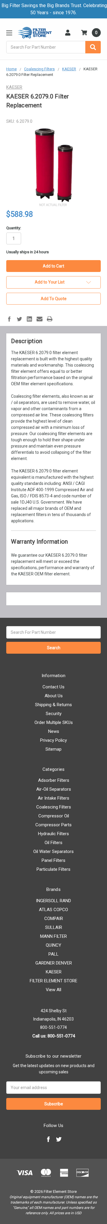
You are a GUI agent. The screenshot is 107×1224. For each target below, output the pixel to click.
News (53, 731)
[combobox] (53, 47)
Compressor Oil (53, 816)
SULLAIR (53, 927)
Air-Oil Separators (53, 789)
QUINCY (53, 945)
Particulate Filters (53, 869)
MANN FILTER (53, 936)
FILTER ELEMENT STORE (53, 980)
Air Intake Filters (53, 798)
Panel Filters (53, 860)
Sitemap (53, 749)
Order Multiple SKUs (53, 722)
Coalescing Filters (53, 807)
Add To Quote (54, 298)
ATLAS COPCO (53, 909)
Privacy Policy (53, 740)
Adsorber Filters (53, 780)
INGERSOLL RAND (53, 900)
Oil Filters (53, 842)
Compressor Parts (53, 824)
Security (54, 713)
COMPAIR (53, 918)
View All (53, 989)
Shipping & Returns (53, 704)
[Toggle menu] (9, 33)
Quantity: (13, 228)
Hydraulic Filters (53, 833)
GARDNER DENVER (53, 963)
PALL (53, 954)
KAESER (54, 972)
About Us (54, 695)
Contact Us (53, 687)
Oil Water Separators (53, 851)
